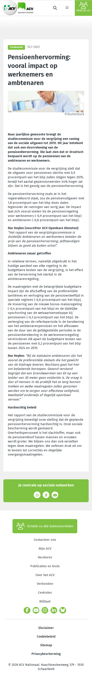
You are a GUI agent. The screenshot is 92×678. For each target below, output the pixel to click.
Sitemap (46, 645)
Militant (44, 601)
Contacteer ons (45, 540)
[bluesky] (62, 610)
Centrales (45, 593)
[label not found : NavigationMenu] (67, 8)
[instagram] (45, 610)
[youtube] (36, 610)
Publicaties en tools (45, 566)
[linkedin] (53, 610)
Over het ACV (45, 575)
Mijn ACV (45, 549)
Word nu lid (83, 10)
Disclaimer (46, 628)
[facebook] (27, 610)
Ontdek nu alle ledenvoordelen (50, 526)
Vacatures (45, 557)
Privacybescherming (46, 654)
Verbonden (45, 584)
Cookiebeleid (46, 636)
